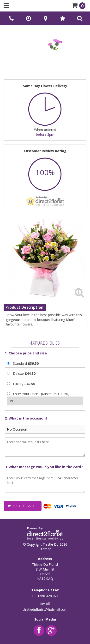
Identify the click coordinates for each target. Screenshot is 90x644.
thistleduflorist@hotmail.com (45, 609)
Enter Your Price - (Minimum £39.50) (41, 394)
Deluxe (24, 373)
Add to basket (24, 506)
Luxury (24, 383)
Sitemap (45, 549)
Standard (26, 363)
